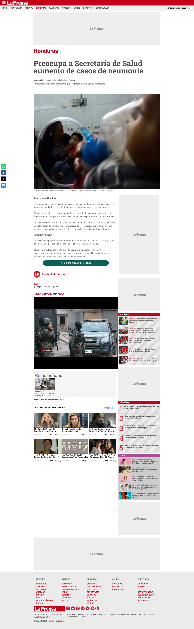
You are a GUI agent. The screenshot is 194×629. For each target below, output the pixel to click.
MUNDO (40, 595)
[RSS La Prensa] (97, 608)
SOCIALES (66, 595)
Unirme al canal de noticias (77, 263)
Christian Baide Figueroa (65, 80)
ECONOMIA (41, 589)
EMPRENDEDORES (70, 589)
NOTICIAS (40, 579)
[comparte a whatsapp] (3, 166)
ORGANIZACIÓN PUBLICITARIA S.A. (49, 621)
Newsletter (136, 614)
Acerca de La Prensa (75, 614)
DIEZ (140, 589)
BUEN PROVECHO (146, 595)
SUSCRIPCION (144, 600)
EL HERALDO (143, 586)
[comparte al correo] (3, 185)
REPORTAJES (93, 592)
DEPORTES (67, 583)
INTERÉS (66, 579)
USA (38, 597)
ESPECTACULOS (69, 586)
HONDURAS (41, 583)
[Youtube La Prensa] (83, 608)
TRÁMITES (92, 600)
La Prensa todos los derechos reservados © (49, 615)
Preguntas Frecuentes (76, 616)
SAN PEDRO (41, 586)
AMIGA (65, 592)
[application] (76, 333)
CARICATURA (118, 589)
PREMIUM (91, 579)
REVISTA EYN (144, 597)
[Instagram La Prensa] (78, 608)
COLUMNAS (117, 586)
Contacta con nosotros (119, 614)
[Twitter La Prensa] (73, 608)
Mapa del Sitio (150, 614)
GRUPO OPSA (144, 579)
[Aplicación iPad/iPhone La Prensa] (88, 608)
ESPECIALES (92, 589)
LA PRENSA (143, 583)
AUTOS (65, 600)
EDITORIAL (117, 583)
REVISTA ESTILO (145, 592)
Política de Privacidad (96, 614)
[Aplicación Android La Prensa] (92, 608)
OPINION (116, 579)
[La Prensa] (45, 608)
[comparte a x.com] (3, 178)
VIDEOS (90, 597)
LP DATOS (91, 595)
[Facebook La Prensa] (68, 608)
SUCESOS (40, 592)
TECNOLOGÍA (68, 597)
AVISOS (90, 603)
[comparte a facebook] (3, 172)
